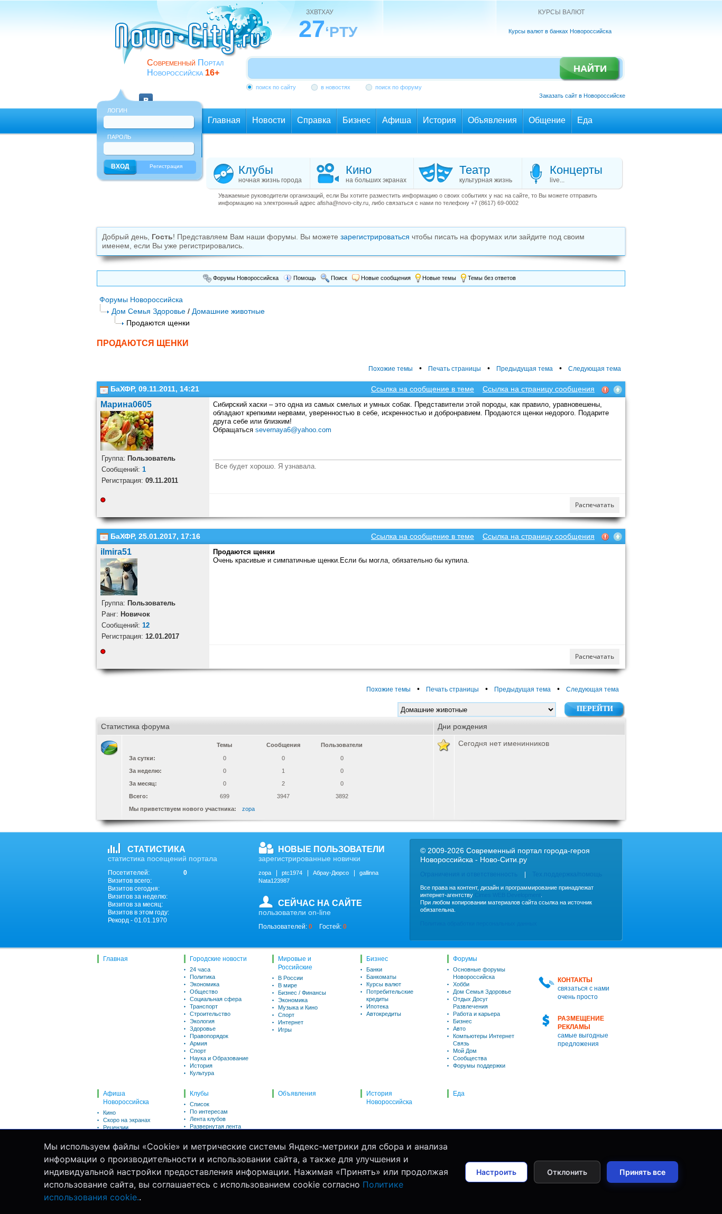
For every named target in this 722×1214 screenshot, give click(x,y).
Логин (117, 110)
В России (290, 978)
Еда (459, 1093)
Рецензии (115, 1127)
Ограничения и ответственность (468, 874)
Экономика (204, 984)
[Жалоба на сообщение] (605, 389)
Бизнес (377, 959)
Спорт (198, 1051)
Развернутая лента (215, 1126)
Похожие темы (390, 368)
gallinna (368, 873)
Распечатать (594, 504)
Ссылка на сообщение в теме (422, 389)
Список (199, 1104)
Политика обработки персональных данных (478, 923)
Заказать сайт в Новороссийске (582, 95)
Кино (109, 1112)
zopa (248, 809)
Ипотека (377, 1006)
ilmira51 (116, 551)
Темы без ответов (491, 278)
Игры (285, 1029)
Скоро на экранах (127, 1120)
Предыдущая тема (524, 368)
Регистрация (166, 166)
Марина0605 (126, 404)
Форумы (465, 959)
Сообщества (470, 1058)
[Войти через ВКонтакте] (146, 94)
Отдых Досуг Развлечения (470, 1003)
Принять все (642, 1172)
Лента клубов (208, 1119)
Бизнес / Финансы (302, 992)
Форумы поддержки (479, 1065)
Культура (202, 1073)
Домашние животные (228, 311)
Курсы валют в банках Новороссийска (560, 31)
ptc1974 (292, 873)
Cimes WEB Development (508, 895)
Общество (204, 991)
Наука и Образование (219, 1058)
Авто (459, 1028)
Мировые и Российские (295, 963)
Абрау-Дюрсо (331, 873)
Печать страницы (454, 368)
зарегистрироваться (375, 236)
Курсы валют (383, 984)
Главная (115, 959)
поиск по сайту (276, 87)
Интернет (290, 1022)
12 (146, 625)
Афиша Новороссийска (126, 1098)
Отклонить (567, 1172)
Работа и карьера (476, 1014)
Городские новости (218, 959)
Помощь (304, 278)
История (201, 1065)
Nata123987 (274, 880)
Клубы (199, 1093)
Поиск (338, 278)
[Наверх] (618, 389)
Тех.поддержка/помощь (567, 874)
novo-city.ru (197, 41)
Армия (198, 1043)
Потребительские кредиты (389, 995)
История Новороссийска (389, 1098)
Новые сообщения (385, 278)
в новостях (335, 87)
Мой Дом (465, 1051)
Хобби (461, 984)
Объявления (297, 1093)
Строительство (210, 1014)
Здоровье (203, 1028)
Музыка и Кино (298, 1007)
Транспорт (204, 1006)
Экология (202, 1021)
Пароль (119, 137)
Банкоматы (381, 977)
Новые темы (438, 278)
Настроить (496, 1172)
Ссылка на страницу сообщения (539, 389)
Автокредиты (383, 1014)
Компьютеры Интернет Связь (483, 1040)
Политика (202, 977)
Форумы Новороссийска (245, 278)
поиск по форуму (398, 87)
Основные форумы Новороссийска (479, 973)
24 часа (200, 969)
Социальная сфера (216, 999)
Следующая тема (594, 368)
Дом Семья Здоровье (149, 311)
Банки (374, 969)
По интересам (209, 1111)
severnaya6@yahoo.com (293, 430)
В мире (287, 985)
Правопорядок (209, 1036)
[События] (104, 389)
